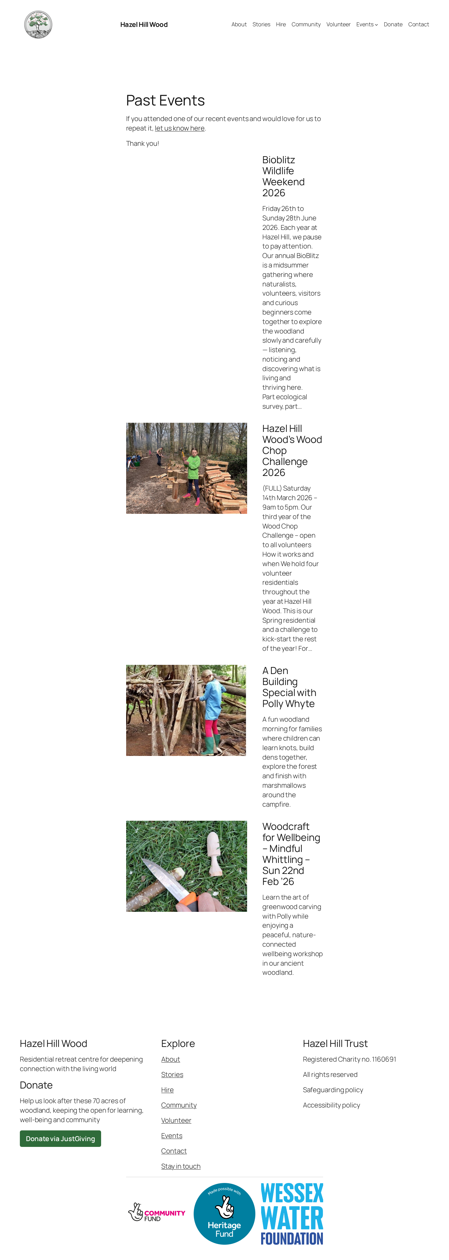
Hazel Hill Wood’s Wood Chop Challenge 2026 (292, 450)
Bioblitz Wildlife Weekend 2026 (283, 176)
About (170, 1059)
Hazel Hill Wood (144, 24)
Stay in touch (181, 1166)
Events (171, 1135)
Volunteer (176, 1120)
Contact (174, 1150)
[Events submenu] (376, 24)
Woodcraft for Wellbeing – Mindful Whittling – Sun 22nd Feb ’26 (291, 854)
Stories (172, 1074)
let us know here (179, 128)
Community (178, 1105)
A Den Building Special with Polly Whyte (289, 687)
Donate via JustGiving (60, 1138)
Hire (167, 1089)
